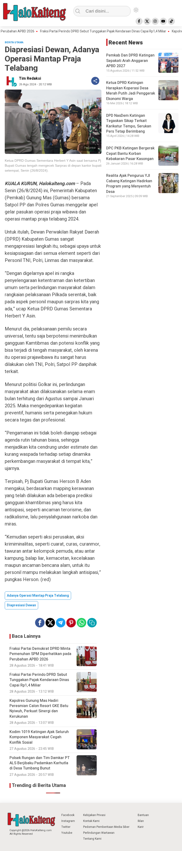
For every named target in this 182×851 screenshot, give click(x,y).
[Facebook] (139, 21)
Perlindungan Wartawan (98, 833)
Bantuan (143, 815)
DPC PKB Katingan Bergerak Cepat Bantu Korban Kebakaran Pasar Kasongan (130, 153)
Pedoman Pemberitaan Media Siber (106, 827)
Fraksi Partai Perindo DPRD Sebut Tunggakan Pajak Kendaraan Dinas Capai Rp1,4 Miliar (90, 31)
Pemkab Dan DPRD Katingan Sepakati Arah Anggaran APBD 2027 (130, 60)
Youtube (66, 833)
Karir (141, 827)
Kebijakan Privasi (94, 815)
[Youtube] (163, 21)
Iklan (141, 821)
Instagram (68, 821)
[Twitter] (147, 21)
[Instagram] (155, 21)
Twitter (65, 827)
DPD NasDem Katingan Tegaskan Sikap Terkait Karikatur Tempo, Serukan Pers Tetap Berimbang (128, 123)
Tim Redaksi (30, 78)
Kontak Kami (91, 821)
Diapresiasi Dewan (21, 605)
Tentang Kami (92, 839)
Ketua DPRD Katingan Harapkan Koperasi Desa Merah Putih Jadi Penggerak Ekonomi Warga (130, 90)
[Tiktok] (171, 21)
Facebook (67, 815)
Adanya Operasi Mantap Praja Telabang (38, 595)
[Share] (95, 81)
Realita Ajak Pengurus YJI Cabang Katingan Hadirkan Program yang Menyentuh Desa (129, 183)
